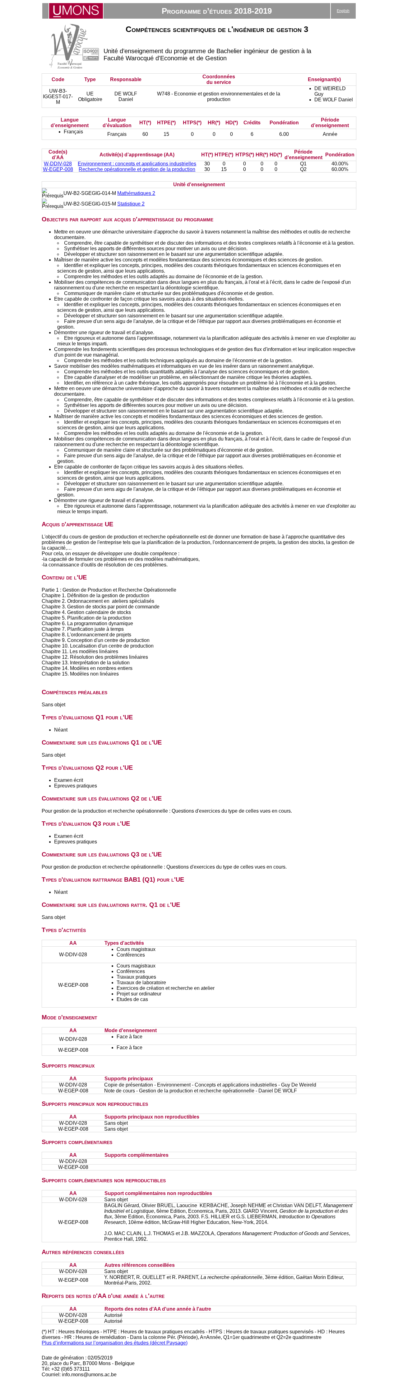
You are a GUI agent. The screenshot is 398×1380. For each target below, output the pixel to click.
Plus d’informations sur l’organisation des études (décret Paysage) (114, 1342)
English (343, 11)
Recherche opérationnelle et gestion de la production (137, 169)
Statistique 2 (131, 203)
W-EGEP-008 (58, 169)
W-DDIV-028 (58, 163)
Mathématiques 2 (136, 193)
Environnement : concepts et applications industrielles (137, 163)
